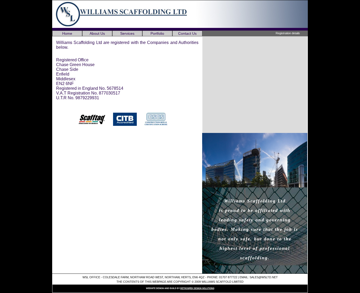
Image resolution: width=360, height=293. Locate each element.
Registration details (288, 33)
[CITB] (128, 119)
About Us (97, 33)
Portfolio (157, 33)
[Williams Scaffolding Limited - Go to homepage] (121, 26)
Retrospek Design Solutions (197, 288)
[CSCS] (159, 119)
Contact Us (187, 33)
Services (127, 33)
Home (67, 33)
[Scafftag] (95, 119)
